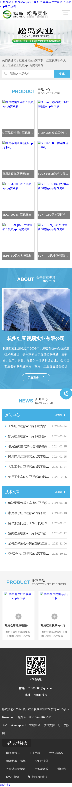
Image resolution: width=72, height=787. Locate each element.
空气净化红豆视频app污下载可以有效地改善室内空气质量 (37, 553)
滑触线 (61, 768)
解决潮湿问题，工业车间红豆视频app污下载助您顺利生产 (37, 523)
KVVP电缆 (12, 776)
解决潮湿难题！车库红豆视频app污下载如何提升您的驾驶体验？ (37, 503)
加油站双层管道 (37, 776)
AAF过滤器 (41, 761)
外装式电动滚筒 (16, 768)
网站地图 (5, 784)
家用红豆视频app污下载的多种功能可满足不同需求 (37, 436)
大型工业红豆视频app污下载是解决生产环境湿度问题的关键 (37, 466)
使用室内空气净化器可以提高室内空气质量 (37, 446)
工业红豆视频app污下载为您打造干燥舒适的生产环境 (37, 426)
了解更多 (34, 377)
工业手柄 (34, 753)
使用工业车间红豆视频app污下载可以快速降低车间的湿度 (37, 476)
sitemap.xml (18, 725)
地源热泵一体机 (16, 761)
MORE (58, 415)
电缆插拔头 (13, 753)
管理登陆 (34, 725)
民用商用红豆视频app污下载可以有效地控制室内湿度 (37, 456)
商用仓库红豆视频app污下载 (18, 625)
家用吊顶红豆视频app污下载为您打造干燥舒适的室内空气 (37, 513)
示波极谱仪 (42, 768)
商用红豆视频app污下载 (54, 625)
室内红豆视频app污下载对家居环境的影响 (37, 533)
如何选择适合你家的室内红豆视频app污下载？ (37, 543)
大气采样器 (56, 753)
